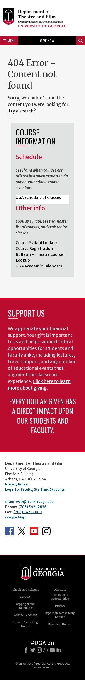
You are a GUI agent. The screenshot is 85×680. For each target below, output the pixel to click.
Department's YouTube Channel (34, 531)
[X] (32, 650)
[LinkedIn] (58, 650)
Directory (60, 589)
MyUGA (25, 596)
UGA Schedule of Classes (38, 197)
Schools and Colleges (25, 589)
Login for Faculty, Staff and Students (35, 489)
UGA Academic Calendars (39, 266)
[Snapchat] (45, 650)
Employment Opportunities (60, 596)
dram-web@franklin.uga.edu (29, 501)
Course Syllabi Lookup (36, 242)
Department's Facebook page (9, 531)
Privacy (60, 605)
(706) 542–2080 (28, 512)
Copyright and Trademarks (25, 605)
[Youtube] (52, 650)
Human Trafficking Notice (25, 624)
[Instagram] (39, 650)
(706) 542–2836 (32, 507)
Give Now (47, 40)
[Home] (42, 17)
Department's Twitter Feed (21, 531)
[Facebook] (26, 650)
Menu (11, 40)
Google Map (15, 517)
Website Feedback (25, 615)
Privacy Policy (16, 484)
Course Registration (34, 248)
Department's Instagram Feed (46, 531)
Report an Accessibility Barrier (60, 615)
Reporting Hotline (59, 624)
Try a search (21, 111)
